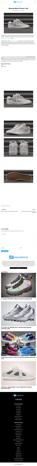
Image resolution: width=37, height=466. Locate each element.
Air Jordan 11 (18, 412)
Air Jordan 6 (18, 411)
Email (21, 247)
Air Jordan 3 (18, 407)
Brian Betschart (16, 10)
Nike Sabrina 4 (18, 434)
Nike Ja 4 (18, 436)
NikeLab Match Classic (5, 38)
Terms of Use (18, 456)
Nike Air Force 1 (18, 417)
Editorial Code (18, 455)
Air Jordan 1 (18, 405)
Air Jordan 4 (18, 409)
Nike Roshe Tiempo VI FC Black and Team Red (29, 211)
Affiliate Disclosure (18, 460)
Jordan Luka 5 (18, 431)
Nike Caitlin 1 (18, 445)
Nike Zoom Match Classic (6, 205)
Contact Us (18, 451)
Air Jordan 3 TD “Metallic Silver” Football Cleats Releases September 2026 (16, 328)
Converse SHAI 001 (18, 443)
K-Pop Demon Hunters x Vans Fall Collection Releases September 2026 (18, 358)
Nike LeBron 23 (18, 426)
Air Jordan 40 (18, 424)
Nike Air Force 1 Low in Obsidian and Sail (9, 210)
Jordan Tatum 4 (18, 433)
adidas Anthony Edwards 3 (18, 439)
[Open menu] (2, 2)
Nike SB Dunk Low (18, 416)
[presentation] (18, 285)
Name (3, 247)
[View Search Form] (35, 2)
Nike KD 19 (18, 428)
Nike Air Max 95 (18, 419)
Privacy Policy (18, 453)
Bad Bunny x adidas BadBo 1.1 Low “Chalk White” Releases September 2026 (16, 387)
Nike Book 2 (18, 438)
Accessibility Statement (18, 458)
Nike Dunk (18, 414)
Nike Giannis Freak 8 (18, 429)
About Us (18, 449)
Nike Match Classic (14, 41)
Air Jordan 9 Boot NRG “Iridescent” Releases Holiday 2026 (16, 299)
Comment (4, 234)
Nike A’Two (18, 441)
